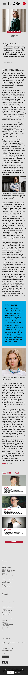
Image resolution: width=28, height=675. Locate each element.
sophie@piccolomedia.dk (7, 586)
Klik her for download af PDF (8, 607)
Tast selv (14, 35)
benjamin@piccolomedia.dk (7, 575)
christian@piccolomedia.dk (7, 624)
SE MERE (14, 541)
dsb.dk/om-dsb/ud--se (19, 646)
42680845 (8, 630)
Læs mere (17, 672)
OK (10, 672)
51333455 (7, 625)
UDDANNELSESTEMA (14, 32)
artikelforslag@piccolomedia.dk (8, 579)
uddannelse (9, 463)
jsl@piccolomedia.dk (6, 614)
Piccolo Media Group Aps (7, 610)
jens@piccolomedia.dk (6, 567)
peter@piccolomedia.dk (7, 571)
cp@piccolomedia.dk (6, 629)
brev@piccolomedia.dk (6, 582)
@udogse (12, 648)
